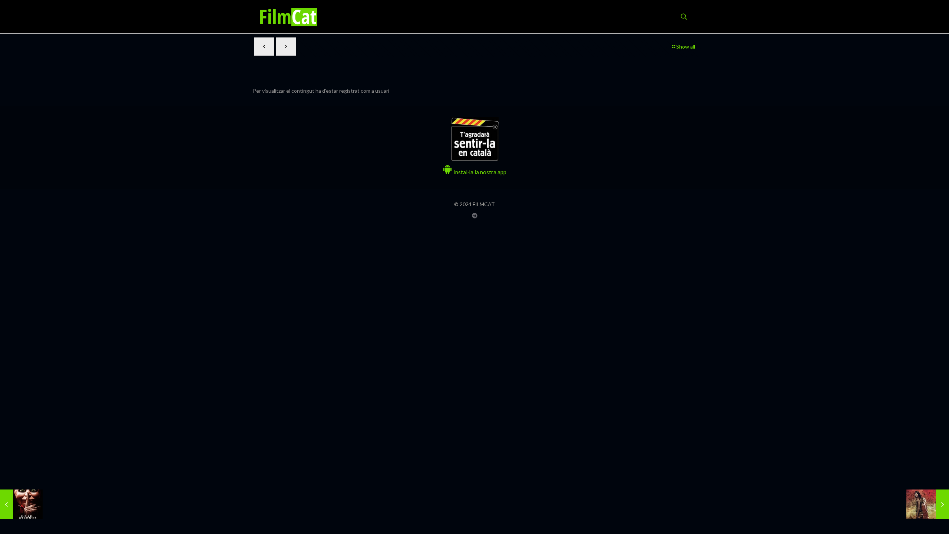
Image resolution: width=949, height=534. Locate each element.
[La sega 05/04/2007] (927, 504)
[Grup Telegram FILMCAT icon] (474, 215)
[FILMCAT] (288, 16)
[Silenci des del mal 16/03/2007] (21, 504)
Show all (685, 46)
